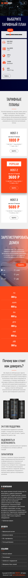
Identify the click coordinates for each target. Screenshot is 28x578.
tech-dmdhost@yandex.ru (19, 575)
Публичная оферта (7, 520)
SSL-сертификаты (7, 538)
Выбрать (7, 76)
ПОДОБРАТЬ (21, 265)
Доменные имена (7, 535)
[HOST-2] (10, 35)
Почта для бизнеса (7, 542)
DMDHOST (17, 573)
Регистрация (6, 557)
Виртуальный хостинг (8, 531)
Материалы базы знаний (9, 564)
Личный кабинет (7, 553)
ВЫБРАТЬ (14, 151)
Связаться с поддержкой (9, 561)
